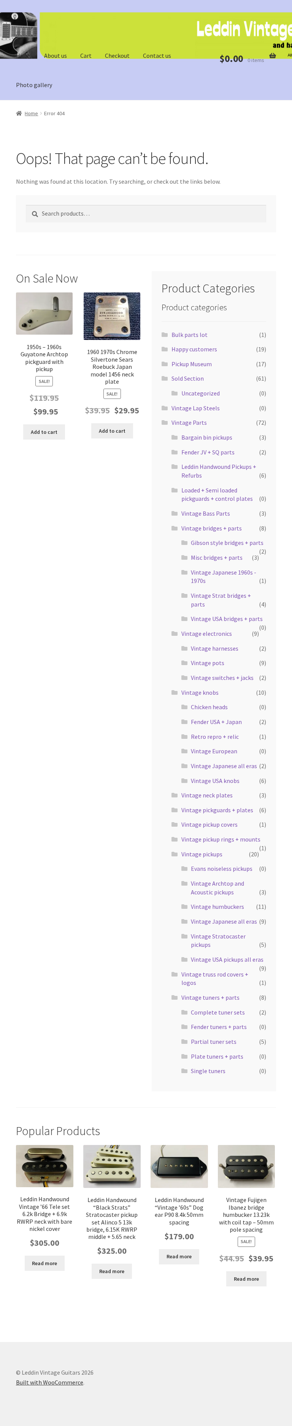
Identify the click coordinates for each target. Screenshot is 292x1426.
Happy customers (194, 349)
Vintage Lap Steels (195, 408)
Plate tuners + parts (217, 1056)
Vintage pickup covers (209, 824)
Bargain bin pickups (206, 437)
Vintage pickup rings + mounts (220, 839)
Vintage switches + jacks (222, 677)
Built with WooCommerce (49, 1382)
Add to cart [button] (44, 432)
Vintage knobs (200, 692)
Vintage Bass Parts (205, 513)
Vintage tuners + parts (210, 997)
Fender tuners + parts (219, 1027)
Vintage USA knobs (215, 780)
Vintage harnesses (214, 648)
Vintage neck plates (207, 795)
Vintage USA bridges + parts (227, 618)
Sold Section (187, 378)
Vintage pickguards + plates (217, 810)
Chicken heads (209, 707)
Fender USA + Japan (216, 722)
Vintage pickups (201, 854)
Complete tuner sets (218, 1012)
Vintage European (214, 751)
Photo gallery (34, 85)
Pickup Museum (191, 364)
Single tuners (208, 1071)
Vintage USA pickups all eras (227, 959)
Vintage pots (207, 663)
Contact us (157, 55)
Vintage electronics (206, 633)
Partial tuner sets (213, 1041)
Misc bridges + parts (217, 557)
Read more (44, 1263)
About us (55, 55)
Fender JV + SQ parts (208, 452)
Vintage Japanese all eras (224, 766)
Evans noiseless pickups (221, 868)
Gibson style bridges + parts (227, 542)
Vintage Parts (189, 422)
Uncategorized (200, 393)
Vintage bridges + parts (211, 528)
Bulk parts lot (189, 334)
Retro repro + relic (215, 736)
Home (24, 55)
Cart (86, 55)
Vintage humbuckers (217, 906)
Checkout (117, 55)
